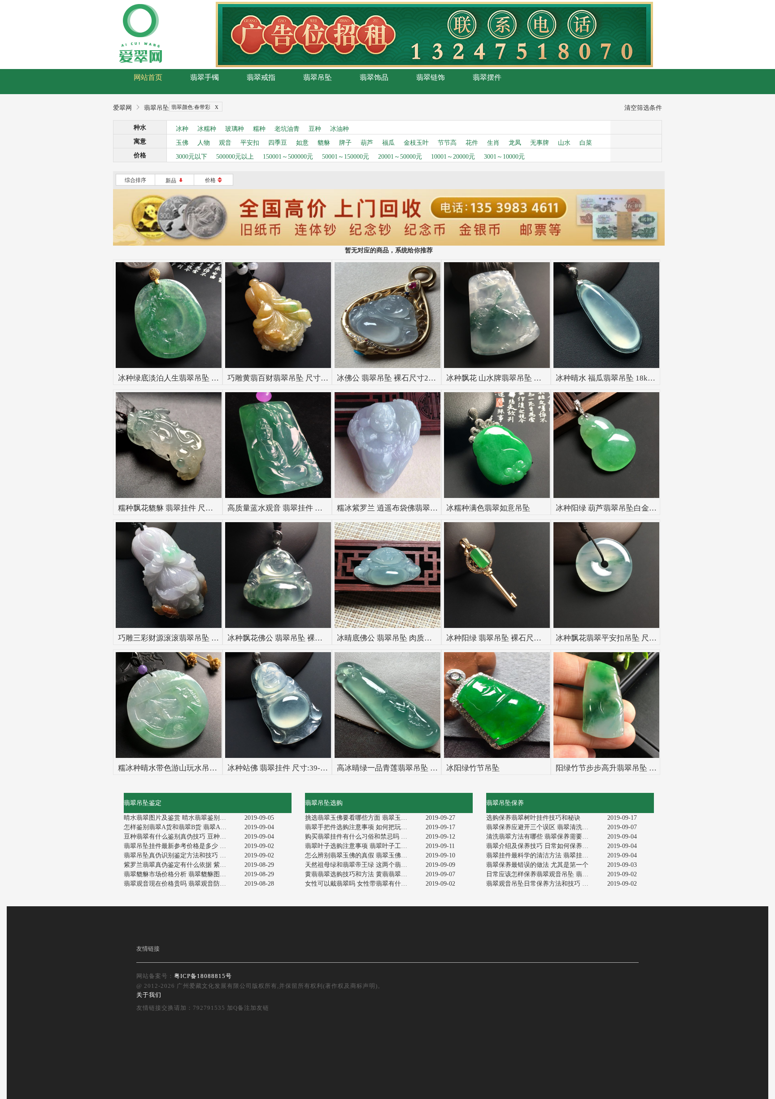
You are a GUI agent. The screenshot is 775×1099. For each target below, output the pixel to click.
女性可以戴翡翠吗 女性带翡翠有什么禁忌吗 (362, 883)
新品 (174, 180)
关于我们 (148, 994)
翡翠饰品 (374, 77)
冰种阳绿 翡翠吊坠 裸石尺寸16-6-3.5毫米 (515, 638)
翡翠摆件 (487, 77)
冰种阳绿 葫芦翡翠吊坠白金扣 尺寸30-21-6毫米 (635, 508)
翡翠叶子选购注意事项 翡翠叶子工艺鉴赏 (362, 846)
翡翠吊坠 (317, 77)
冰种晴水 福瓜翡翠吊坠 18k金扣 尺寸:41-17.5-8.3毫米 (645, 378)
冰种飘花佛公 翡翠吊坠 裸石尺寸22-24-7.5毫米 (305, 638)
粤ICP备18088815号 (203, 976)
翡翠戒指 (261, 77)
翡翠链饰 (430, 77)
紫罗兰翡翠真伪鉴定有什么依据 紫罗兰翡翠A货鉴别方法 (181, 864)
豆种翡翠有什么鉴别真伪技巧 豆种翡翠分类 (181, 836)
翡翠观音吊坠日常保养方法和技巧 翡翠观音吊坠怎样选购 (543, 883)
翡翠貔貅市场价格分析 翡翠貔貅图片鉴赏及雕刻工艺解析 (181, 874)
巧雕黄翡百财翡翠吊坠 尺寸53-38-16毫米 (296, 378)
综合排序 (135, 180)
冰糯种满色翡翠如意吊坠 (488, 508)
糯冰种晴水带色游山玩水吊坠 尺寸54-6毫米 (191, 768)
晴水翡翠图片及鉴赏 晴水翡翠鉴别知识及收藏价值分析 (181, 817)
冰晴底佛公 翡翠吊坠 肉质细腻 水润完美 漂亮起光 (420, 638)
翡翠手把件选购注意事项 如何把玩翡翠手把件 (362, 827)
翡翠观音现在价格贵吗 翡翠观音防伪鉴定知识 (181, 883)
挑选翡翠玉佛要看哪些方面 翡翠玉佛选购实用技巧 (362, 817)
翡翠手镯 (204, 77)
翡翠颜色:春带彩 (194, 106)
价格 (213, 180)
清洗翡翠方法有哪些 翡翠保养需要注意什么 (543, 836)
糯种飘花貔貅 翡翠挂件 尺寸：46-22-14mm (190, 508)
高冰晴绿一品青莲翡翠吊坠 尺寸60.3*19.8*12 (413, 768)
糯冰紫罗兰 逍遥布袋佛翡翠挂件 (391, 508)
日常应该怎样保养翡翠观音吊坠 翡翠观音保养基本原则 (543, 874)
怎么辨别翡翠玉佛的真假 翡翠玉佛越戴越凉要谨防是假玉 (362, 855)
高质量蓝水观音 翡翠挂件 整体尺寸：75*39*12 (306, 508)
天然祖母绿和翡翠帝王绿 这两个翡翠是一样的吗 (362, 864)
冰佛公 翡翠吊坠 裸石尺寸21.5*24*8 (397, 378)
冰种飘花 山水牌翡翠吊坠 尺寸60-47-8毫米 (518, 378)
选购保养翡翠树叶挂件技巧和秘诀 (533, 817)
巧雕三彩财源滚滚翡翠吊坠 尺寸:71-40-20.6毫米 (198, 638)
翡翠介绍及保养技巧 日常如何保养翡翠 (540, 846)
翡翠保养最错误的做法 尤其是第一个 (537, 864)
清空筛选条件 (643, 107)
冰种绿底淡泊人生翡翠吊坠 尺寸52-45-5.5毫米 (195, 378)
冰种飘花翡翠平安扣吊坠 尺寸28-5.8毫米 (624, 638)
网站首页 (148, 77)
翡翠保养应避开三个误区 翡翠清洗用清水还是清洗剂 (543, 827)
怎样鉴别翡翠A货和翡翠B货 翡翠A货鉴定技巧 (181, 827)
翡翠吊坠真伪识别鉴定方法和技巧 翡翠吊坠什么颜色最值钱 (181, 855)
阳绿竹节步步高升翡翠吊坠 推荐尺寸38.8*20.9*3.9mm (646, 768)
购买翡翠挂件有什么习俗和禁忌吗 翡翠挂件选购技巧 (362, 836)
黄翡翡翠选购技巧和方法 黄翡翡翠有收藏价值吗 (362, 874)
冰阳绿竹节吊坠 (473, 768)
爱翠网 (122, 107)
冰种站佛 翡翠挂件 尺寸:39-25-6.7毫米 (291, 768)
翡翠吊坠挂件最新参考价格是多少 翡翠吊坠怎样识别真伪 (181, 846)
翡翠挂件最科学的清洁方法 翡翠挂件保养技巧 (543, 855)
